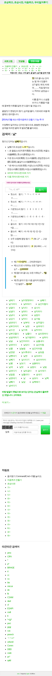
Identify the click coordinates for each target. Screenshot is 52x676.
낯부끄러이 (14, 326)
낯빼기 (12, 382)
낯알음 (12, 374)
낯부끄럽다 (14, 334)
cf (8, 605)
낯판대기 (13, 378)
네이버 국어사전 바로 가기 (19, 173)
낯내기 (39, 374)
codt (9, 612)
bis (8, 582)
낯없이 (37, 315)
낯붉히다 (36, 363)
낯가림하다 (30, 337)
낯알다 (12, 308)
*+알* (9, 619)
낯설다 (12, 311)
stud (9, 601)
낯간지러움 (37, 348)
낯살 (11, 341)
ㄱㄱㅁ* (10, 638)
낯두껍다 (40, 322)
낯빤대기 (13, 356)
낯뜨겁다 (27, 371)
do (8, 590)
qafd (9, 660)
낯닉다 (24, 308)
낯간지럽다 (43, 304)
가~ (33, 66)
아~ (39, 68)
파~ (32, 70)
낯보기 (22, 363)
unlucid (10, 642)
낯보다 (35, 378)
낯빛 (45, 367)
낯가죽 (24, 330)
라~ (12, 68)
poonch (10, 634)
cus (8, 631)
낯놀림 (22, 348)
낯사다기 (25, 360)
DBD (9, 649)
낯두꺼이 (38, 330)
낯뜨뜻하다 (43, 334)
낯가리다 (13, 304)
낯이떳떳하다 (27, 300)
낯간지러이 (24, 341)
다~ (6, 68)
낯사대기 (42, 371)
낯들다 (28, 334)
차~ (12, 70)
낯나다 (37, 308)
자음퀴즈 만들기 (11, 66)
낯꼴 (11, 348)
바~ (26, 68)
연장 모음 (35, 61)
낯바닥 (24, 315)
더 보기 (6, 402)
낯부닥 (26, 322)
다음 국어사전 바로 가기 (18, 177)
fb (8, 594)
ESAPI (10, 608)
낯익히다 (38, 311)
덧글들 (22, 61)
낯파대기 (40, 326)
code (9, 653)
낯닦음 (41, 352)
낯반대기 (13, 322)
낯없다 (33, 367)
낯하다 (45, 337)
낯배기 (12, 300)
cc (8, 575)
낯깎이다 (13, 345)
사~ (32, 68)
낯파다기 (13, 371)
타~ (26, 70)
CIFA (9, 556)
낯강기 (12, 319)
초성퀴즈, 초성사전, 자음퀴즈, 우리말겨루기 (26, 2)
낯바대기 (27, 304)
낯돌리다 (25, 374)
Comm (10, 645)
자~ (6, 70)
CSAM (10, 597)
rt (7, 571)
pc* (8, 657)
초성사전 (24, 66)
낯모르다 (38, 356)
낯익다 (24, 319)
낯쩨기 (12, 360)
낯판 (27, 326)
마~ (19, 68)
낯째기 (43, 300)
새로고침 (8, 61)
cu (8, 579)
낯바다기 (13, 386)
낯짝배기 (36, 382)
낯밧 (21, 367)
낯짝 (47, 378)
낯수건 (12, 330)
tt (7, 616)
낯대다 (24, 311)
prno (9, 553)
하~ (39, 70)
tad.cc (18, 673)
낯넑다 (12, 315)
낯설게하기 (14, 337)
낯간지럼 (40, 345)
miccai (10, 586)
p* (8, 564)
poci (9, 623)
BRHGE (10, 568)
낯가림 (37, 319)
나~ (40, 66)
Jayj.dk (27, 673)
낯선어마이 (41, 360)
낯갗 (23, 382)
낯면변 (12, 352)
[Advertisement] (26, 30)
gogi (9, 627)
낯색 (11, 367)
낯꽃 (11, 363)
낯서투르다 (26, 352)
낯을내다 (40, 341)
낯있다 (26, 345)
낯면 (25, 356)
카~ (19, 70)
